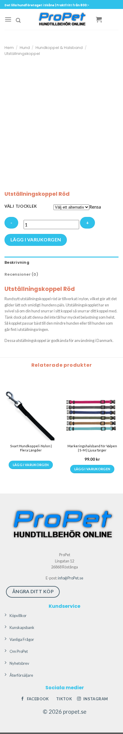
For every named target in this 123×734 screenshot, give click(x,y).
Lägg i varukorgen (35, 239)
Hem (9, 47)
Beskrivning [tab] (16, 262)
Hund (25, 47)
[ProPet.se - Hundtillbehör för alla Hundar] (61, 19)
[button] (8, 19)
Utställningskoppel (22, 53)
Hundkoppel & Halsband (59, 47)
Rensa (95, 206)
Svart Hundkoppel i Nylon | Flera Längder (31, 448)
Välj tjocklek (20, 206)
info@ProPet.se (70, 578)
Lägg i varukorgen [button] (92, 469)
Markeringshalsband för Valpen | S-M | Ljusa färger (92, 448)
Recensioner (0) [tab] (21, 274)
